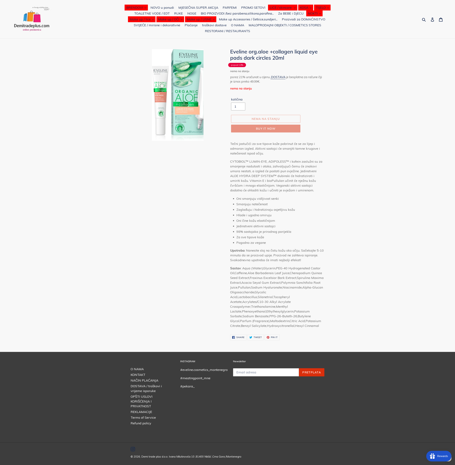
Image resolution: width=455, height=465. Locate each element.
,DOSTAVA (278, 77)
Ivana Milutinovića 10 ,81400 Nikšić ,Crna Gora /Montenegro (205, 456)
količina (237, 99)
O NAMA (137, 369)
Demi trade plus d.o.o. (155, 456)
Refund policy (141, 423)
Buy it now (265, 128)
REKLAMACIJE (141, 412)
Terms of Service (143, 417)
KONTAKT (138, 375)
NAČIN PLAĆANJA (144, 380)
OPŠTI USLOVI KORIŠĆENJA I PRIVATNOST (141, 401)
